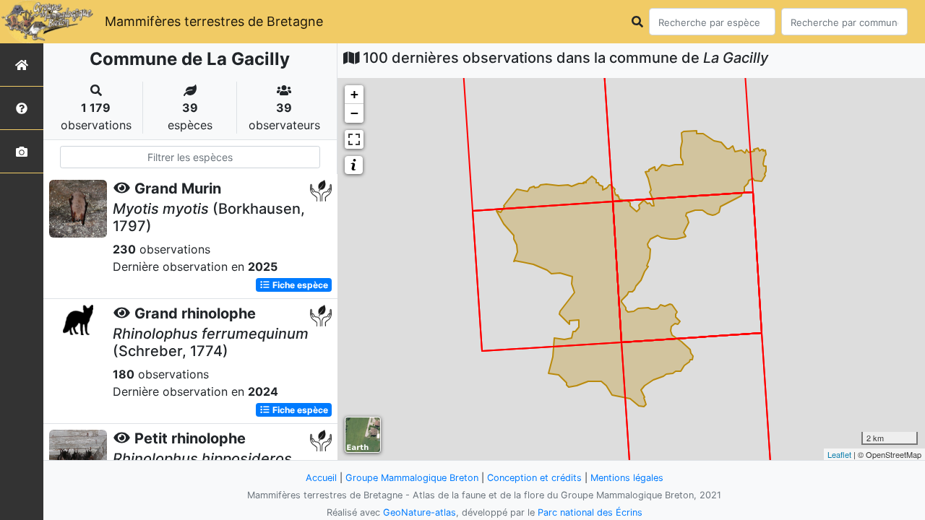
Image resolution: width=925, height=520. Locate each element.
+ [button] (354, 94)
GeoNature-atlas (419, 512)
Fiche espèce (299, 285)
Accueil (321, 477)
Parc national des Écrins (590, 512)
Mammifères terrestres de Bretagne (214, 21)
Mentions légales (626, 477)
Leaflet (839, 454)
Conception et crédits (534, 477)
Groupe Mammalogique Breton (411, 477)
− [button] (354, 113)
